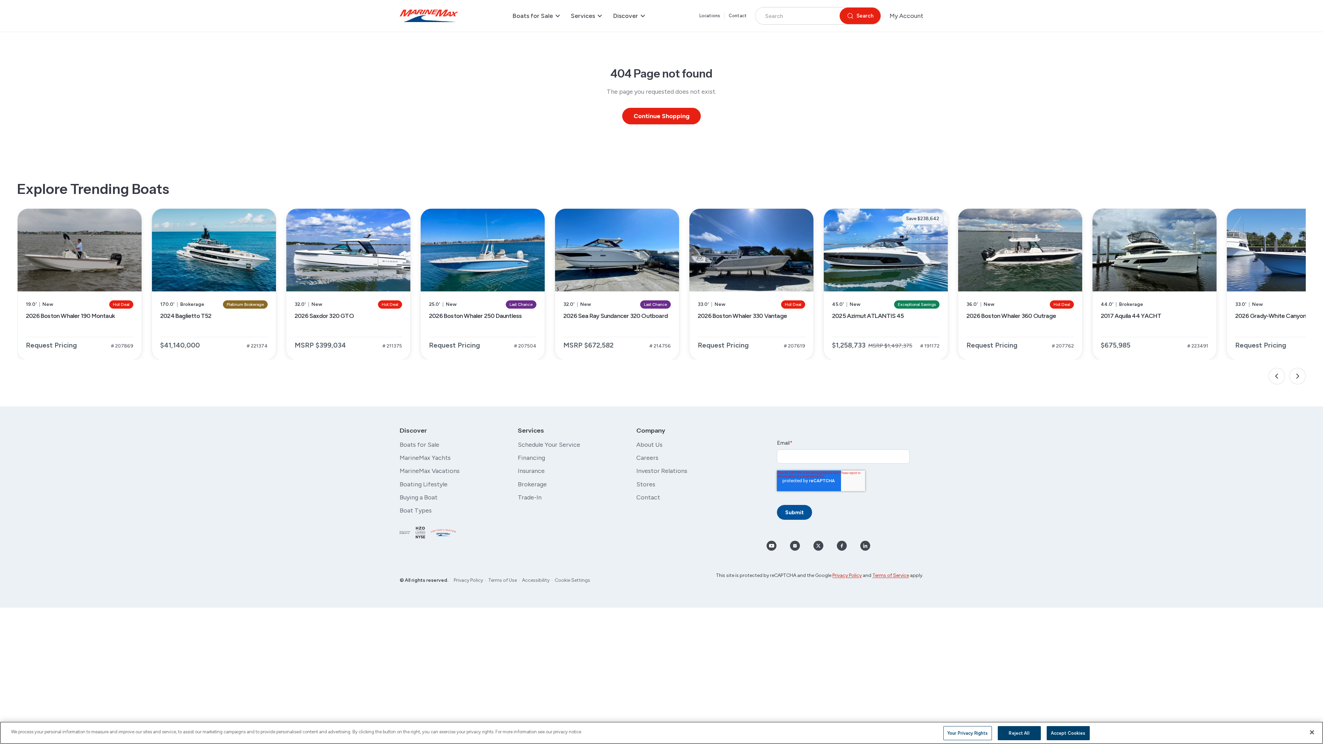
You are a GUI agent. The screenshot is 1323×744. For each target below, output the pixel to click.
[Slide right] (1297, 376)
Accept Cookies (1068, 733)
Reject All (1019, 733)
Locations (709, 15)
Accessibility (536, 580)
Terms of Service (890, 575)
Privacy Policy (468, 580)
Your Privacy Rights (967, 733)
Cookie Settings (572, 580)
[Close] (1312, 732)
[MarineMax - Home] (429, 16)
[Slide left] (1277, 376)
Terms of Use (502, 580)
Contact (738, 15)
